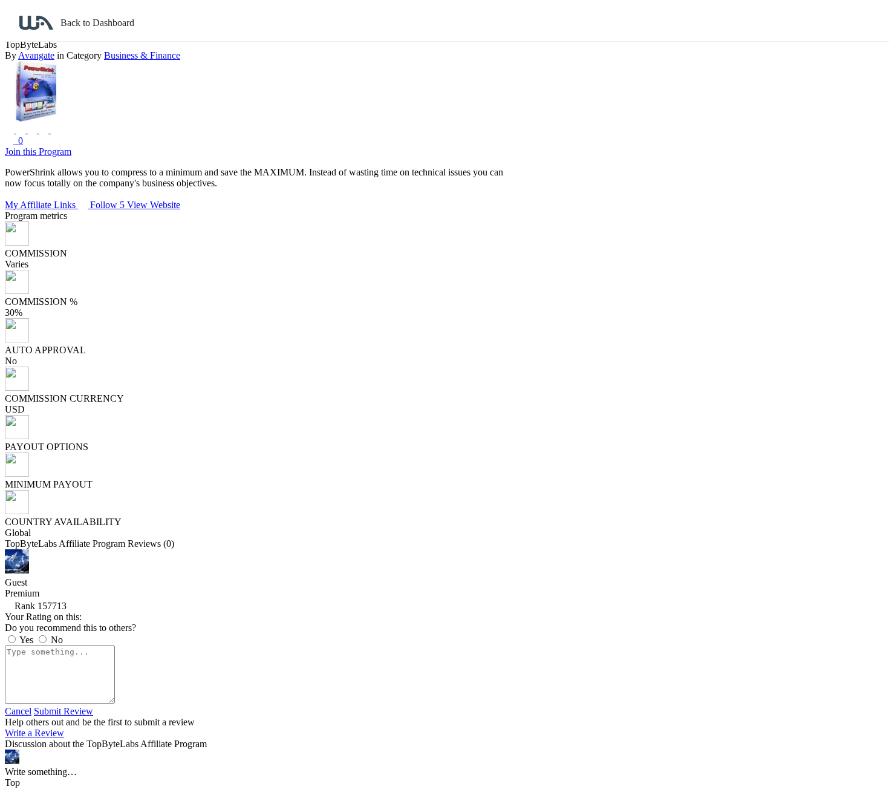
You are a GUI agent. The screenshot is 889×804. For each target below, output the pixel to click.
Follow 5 (108, 205)
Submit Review (63, 711)
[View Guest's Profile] (17, 570)
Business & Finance (142, 55)
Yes (27, 640)
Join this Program (38, 151)
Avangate (36, 55)
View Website (153, 205)
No (55, 640)
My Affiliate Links (41, 205)
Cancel (18, 711)
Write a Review (34, 733)
